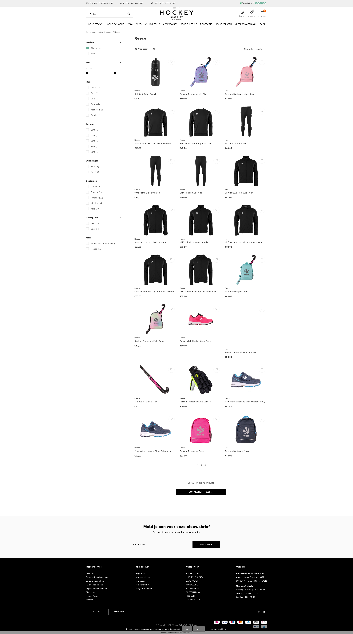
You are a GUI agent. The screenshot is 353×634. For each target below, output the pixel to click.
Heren (96, 186)
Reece (94, 53)
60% (94, 141)
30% (94, 130)
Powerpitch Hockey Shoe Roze (195, 341)
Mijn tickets (140, 581)
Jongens (97, 197)
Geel (94, 93)
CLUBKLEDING (152, 24)
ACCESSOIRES (170, 24)
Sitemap (89, 600)
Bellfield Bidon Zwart (145, 94)
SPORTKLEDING (188, 24)
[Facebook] (259, 612)
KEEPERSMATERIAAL (246, 24)
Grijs (94, 98)
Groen (95, 104)
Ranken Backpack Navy (237, 451)
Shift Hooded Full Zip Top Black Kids (198, 291)
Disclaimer (90, 592)
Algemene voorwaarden (96, 588)
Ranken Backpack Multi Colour (149, 341)
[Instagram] (265, 612)
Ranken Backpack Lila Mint (193, 94)
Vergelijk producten (144, 588)
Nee (198, 629)
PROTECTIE (206, 24)
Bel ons (97, 612)
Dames (96, 192)
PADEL (263, 24)
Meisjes (97, 203)
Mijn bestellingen (143, 577)
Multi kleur (97, 109)
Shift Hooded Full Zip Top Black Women (154, 291)
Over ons (90, 573)
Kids (95, 208)
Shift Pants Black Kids (191, 193)
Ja (187, 629)
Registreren (141, 573)
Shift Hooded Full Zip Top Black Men (243, 242)
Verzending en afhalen (95, 581)
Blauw (96, 87)
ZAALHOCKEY (135, 24)
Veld (95, 223)
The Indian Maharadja (103, 243)
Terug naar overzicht (94, 32)
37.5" (95, 172)
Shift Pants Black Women (147, 193)
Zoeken (129, 14)
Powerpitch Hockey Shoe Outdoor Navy (245, 402)
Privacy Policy (92, 596)
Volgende (208, 465)
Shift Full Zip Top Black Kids (194, 242)
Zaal (95, 229)
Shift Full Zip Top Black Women (150, 242)
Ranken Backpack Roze (192, 451)
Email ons (119, 612)
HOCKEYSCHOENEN (115, 24)
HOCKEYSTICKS (94, 24)
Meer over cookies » (217, 629)
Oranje (95, 115)
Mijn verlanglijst (142, 585)
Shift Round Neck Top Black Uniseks (152, 143)
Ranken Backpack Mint (236, 291)
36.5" (95, 166)
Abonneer (206, 544)
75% (94, 146)
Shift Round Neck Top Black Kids (196, 143)
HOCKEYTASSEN (223, 24)
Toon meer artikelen (200, 492)
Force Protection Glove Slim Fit (195, 402)
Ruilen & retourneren (94, 585)
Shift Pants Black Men (236, 143)
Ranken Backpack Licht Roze (239, 94)
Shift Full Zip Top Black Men (239, 193)
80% (94, 152)
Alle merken (96, 48)
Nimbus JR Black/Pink (145, 402)
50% (94, 135)
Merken (109, 32)
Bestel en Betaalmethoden (97, 577)
